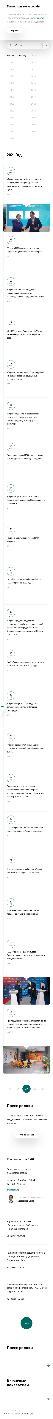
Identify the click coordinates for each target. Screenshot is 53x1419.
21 (34, 1089)
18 (10, 1089)
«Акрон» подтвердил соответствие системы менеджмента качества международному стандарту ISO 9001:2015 (26, 418)
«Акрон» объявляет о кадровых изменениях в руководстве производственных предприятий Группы (26, 294)
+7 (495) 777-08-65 (16, 1184)
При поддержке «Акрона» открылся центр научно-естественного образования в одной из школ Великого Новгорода (26, 1039)
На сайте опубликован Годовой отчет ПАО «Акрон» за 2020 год (26, 583)
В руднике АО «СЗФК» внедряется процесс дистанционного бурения (26, 915)
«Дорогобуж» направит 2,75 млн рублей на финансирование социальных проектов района (26, 376)
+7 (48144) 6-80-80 (16, 1267)
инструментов (37, 18)
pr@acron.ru (13, 1190)
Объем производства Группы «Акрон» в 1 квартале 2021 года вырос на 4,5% (26, 873)
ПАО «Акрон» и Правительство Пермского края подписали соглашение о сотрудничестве (26, 970)
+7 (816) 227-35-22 (16, 1236)
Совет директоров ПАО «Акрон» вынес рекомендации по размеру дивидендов (26, 459)
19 (18, 1089)
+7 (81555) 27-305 (16, 1299)
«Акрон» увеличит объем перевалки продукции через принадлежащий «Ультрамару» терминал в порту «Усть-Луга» (26, 197)
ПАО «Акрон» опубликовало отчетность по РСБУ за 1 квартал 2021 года (26, 666)
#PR (8, 194)
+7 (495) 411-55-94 (26, 1180)
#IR (8, 256)
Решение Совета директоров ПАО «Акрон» (26, 542)
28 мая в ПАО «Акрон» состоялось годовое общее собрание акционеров (26, 252)
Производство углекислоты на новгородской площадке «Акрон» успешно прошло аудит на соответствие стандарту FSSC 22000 (26, 790)
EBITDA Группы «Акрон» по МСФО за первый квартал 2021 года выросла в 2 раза (26, 335)
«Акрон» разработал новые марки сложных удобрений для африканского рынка (26, 749)
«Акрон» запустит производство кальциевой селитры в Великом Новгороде (26, 708)
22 (43, 1089)
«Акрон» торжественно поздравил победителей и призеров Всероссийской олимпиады (26, 501)
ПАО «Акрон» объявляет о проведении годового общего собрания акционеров (26, 832)
